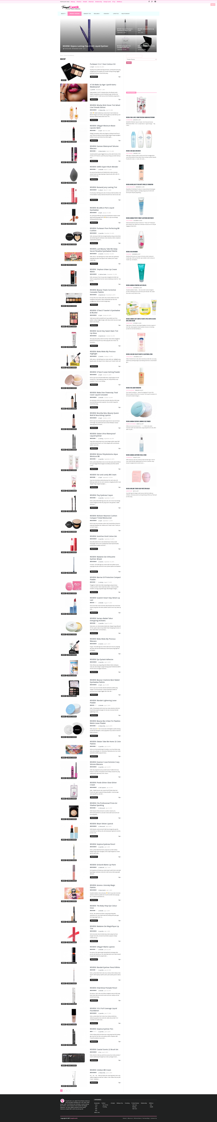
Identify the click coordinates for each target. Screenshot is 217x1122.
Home (61, 55)
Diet (151, 1105)
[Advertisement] (141, 78)
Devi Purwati (129, 153)
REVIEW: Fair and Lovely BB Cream (103, 475)
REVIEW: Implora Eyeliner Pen (101, 1029)
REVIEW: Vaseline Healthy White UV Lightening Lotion (139, 354)
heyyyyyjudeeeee (130, 390)
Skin (96, 1110)
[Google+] (152, 1)
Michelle (101, 169)
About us (130, 1118)
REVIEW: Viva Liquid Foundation (133, 388)
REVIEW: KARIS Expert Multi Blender (104, 167)
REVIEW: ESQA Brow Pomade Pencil (103, 988)
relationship (99, 1)
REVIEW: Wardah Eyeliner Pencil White (105, 967)
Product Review (67, 55)
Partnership (145, 1118)
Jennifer (93, 89)
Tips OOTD (105, 1105)
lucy (100, 1052)
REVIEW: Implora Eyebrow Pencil (102, 844)
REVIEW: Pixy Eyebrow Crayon (101, 495)
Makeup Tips (120, 1103)
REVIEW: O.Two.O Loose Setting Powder (105, 372)
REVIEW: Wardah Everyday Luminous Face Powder (138, 421)
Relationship (144, 1103)
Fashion (79, 1)
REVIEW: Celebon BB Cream (100, 1070)
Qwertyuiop (129, 491)
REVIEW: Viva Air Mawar (132, 252)
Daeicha (101, 253)
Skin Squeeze (102, 787)
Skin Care (134, 1108)
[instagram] (155, 1)
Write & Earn (137, 1118)
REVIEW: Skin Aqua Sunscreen (133, 151)
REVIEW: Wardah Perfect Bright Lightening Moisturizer (140, 218)
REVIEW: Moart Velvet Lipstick (101, 824)
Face (96, 1105)
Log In (213, 4)
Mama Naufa (102, 151)
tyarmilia (101, 233)
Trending (104, 1106)
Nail (96, 1108)
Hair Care (134, 1105)
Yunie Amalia (129, 356)
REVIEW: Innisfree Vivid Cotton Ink (103, 536)
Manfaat (91, 1)
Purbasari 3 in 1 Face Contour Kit (103, 64)
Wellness (120, 1)
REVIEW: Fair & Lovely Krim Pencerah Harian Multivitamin (140, 117)
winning (101, 438)
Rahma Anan (129, 323)
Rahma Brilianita (130, 187)
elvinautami (129, 119)
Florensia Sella (67, 48)
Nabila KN (101, 867)
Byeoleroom (102, 295)
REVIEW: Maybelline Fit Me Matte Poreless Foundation (139, 184)
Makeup (64, 80)
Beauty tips (97, 1103)
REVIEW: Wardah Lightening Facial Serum (136, 455)
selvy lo (101, 190)
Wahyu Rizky (102, 110)
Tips (114, 1)
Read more (94, 76)
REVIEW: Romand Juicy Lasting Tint (103, 187)
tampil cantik (107, 1)
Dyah (92, 67)
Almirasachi (102, 808)
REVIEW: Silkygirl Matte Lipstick (102, 947)
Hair (96, 1106)
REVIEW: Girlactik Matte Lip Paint (103, 865)
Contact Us (154, 1118)
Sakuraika (128, 254)
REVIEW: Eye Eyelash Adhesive (101, 659)
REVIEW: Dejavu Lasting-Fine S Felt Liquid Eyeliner (85, 46)
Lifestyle (113, 1103)
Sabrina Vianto (102, 274)
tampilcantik (73, 1118)
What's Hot (97, 1112)
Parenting (127, 1103)
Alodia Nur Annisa (131, 423)
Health (85, 1)
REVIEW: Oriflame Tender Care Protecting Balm (138, 489)
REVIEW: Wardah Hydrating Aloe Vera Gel (136, 285)
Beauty (73, 1)
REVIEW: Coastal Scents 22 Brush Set (104, 1049)
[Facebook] (149, 1)
